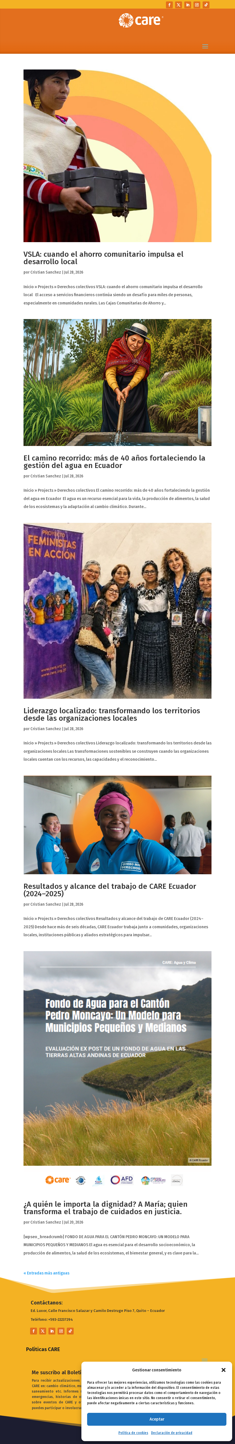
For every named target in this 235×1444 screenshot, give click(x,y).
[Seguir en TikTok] (206, 4)
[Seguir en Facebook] (169, 4)
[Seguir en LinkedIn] (187, 4)
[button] (223, 1370)
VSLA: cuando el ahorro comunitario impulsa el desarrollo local (103, 258)
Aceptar (157, 1419)
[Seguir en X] (178, 4)
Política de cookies (133, 1433)
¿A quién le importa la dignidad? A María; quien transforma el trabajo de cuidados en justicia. (105, 1208)
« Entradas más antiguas (46, 1273)
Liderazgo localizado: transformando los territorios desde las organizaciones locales (111, 714)
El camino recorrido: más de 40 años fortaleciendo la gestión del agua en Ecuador (114, 462)
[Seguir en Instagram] (196, 4)
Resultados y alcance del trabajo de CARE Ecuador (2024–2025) (109, 890)
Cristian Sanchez (45, 272)
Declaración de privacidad (171, 1433)
